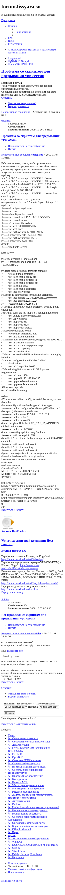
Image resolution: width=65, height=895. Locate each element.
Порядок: (33, 706)
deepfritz (5, 120)
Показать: (10, 703)
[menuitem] (23, 32)
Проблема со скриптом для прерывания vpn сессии (25, 73)
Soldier (5, 599)
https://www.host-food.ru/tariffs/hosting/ (22, 559)
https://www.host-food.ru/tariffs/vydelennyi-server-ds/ (29, 583)
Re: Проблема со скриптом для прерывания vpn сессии (23, 616)
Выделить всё (15, 650)
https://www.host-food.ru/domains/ (19, 589)
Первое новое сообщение (15, 112)
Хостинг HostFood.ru (13, 531)
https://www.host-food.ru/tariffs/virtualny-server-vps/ (20, 567)
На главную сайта (11, 880)
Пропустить (8, 20)
